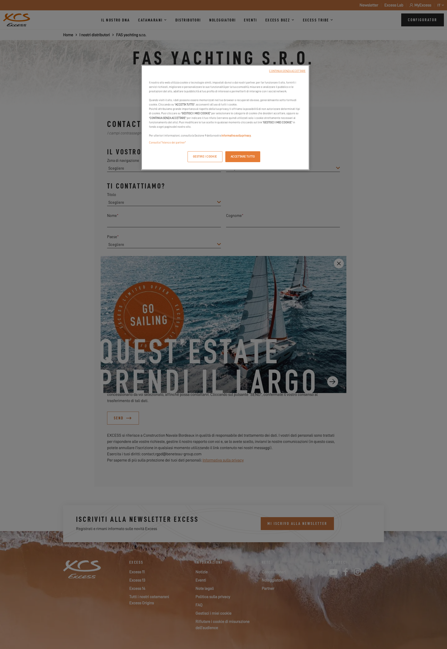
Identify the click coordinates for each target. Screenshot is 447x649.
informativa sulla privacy (236, 135)
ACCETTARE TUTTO (243, 156)
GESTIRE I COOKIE (205, 156)
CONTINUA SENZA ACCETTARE (287, 71)
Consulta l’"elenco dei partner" (167, 142)
